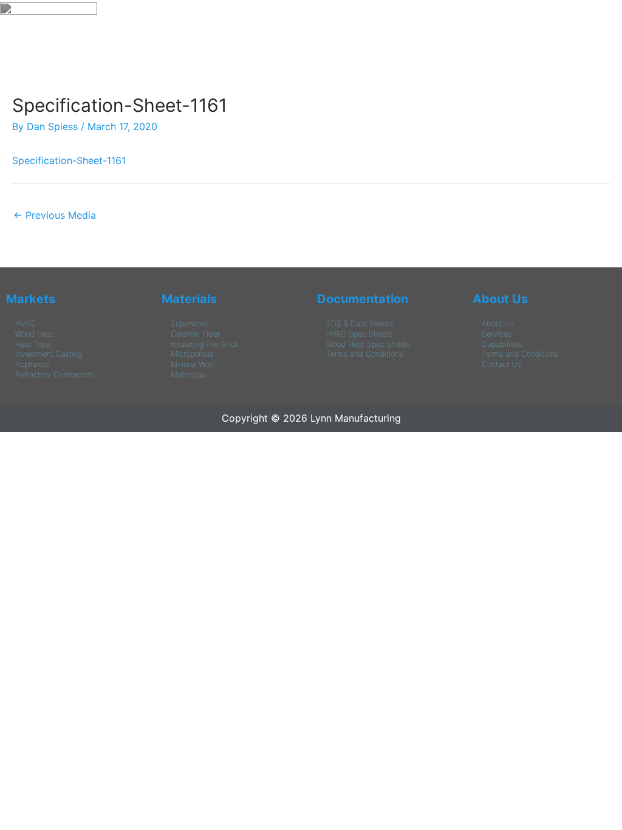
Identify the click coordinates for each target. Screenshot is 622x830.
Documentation (362, 299)
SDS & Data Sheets (359, 323)
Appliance (32, 364)
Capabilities (502, 344)
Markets (30, 299)
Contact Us (501, 364)
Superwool (189, 323)
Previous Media (54, 215)
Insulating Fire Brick (204, 344)
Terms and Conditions (364, 353)
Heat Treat (33, 344)
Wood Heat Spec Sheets (368, 344)
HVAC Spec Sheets (359, 333)
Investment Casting (48, 353)
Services (496, 333)
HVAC (25, 323)
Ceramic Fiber (195, 333)
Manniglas (188, 374)
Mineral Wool (193, 364)
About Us (500, 299)
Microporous (192, 353)
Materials (189, 299)
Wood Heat (34, 333)
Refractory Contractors (54, 374)
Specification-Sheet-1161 (69, 160)
